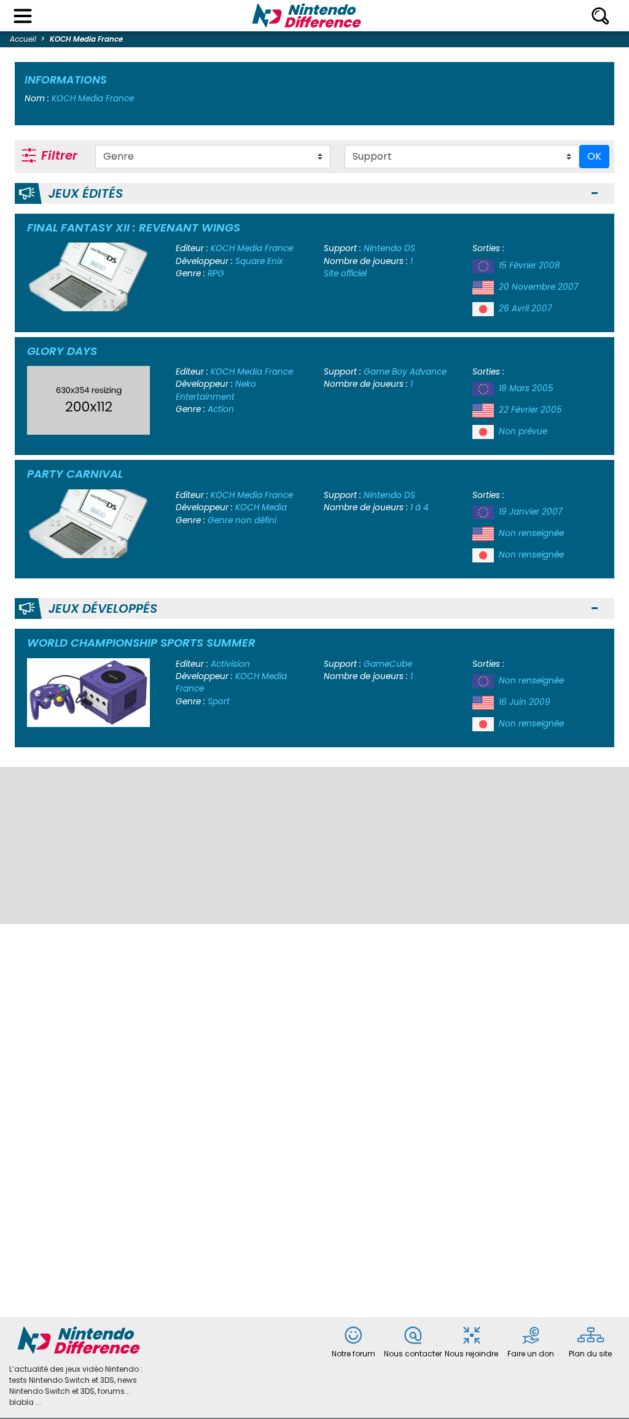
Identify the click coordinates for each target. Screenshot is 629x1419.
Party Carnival (75, 473)
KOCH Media (261, 507)
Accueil (23, 39)
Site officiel (345, 273)
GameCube (388, 664)
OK (594, 156)
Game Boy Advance (405, 372)
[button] (594, 193)
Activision (230, 664)
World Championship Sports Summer (141, 642)
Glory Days (62, 351)
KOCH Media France (252, 248)
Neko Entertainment (216, 390)
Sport (219, 701)
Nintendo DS (389, 248)
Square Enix (259, 261)
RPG (216, 273)
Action (221, 409)
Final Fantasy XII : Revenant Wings (133, 227)
